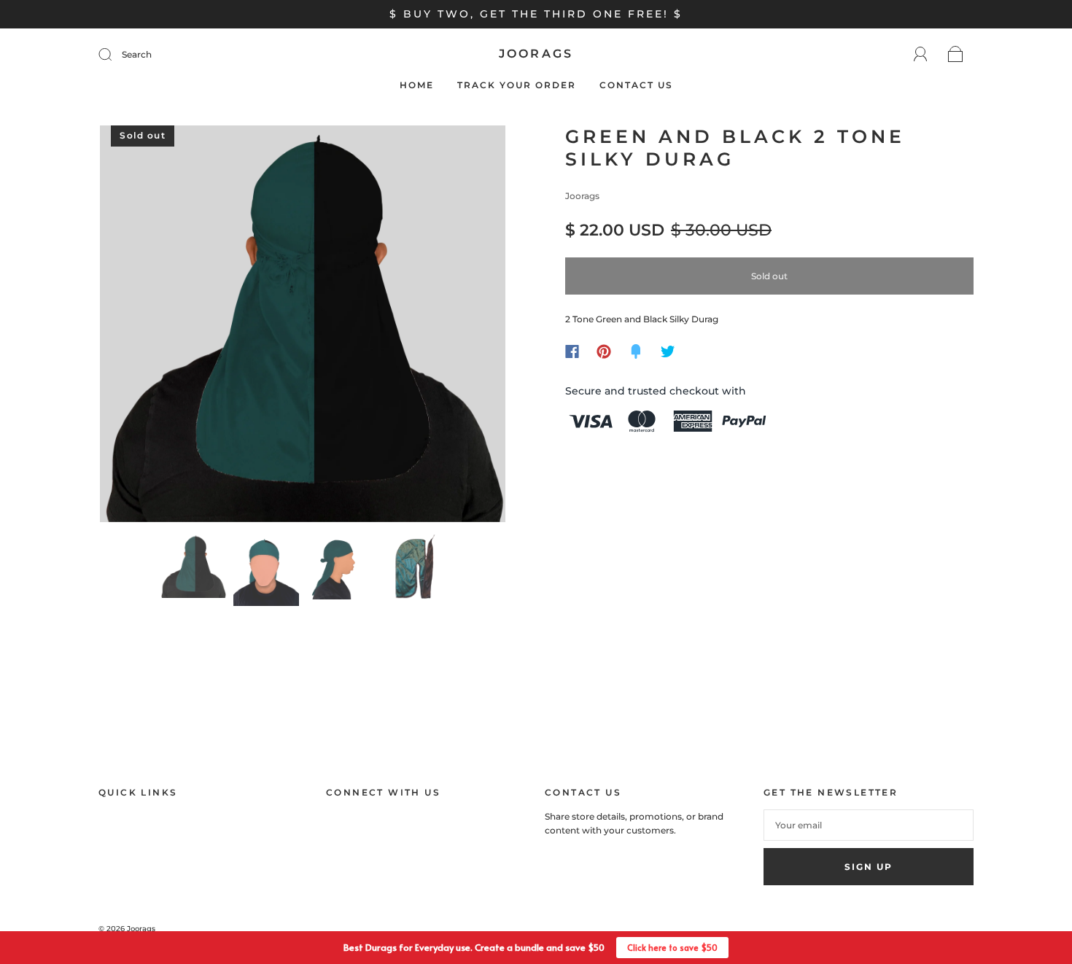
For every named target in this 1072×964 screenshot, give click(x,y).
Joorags (536, 54)
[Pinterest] (604, 351)
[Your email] (869, 825)
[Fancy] (636, 351)
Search (137, 54)
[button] (140, 326)
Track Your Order (516, 84)
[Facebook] (572, 351)
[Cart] (956, 55)
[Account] (921, 54)
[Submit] (114, 55)
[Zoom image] (302, 326)
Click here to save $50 (672, 947)
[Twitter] (668, 351)
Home (417, 84)
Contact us (636, 84)
